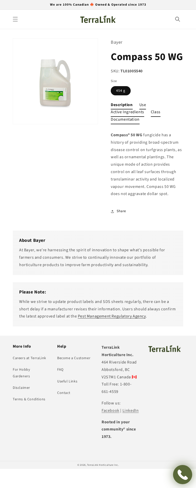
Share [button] (121, 211)
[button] (15, 19)
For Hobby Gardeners (21, 373)
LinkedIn (130, 410)
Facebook (110, 410)
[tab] (122, 106)
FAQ (60, 369)
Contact (63, 392)
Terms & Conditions (29, 399)
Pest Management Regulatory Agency (112, 316)
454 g (120, 90)
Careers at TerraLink (29, 358)
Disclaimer (21, 387)
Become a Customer (73, 358)
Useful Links (67, 381)
